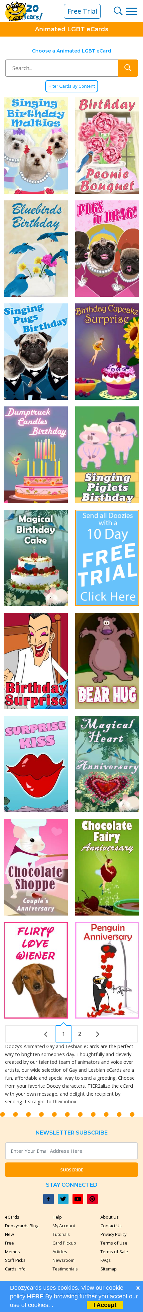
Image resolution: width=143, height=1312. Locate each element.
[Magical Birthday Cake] (36, 558)
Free (9, 1243)
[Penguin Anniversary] (107, 970)
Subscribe (71, 1170)
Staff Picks (15, 1260)
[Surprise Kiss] (36, 764)
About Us (109, 1217)
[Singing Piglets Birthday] (107, 454)
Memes (12, 1251)
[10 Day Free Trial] (107, 558)
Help (57, 1217)
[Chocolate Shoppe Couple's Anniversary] (36, 867)
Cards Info (15, 1268)
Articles (60, 1251)
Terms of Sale (114, 1251)
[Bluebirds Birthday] (36, 248)
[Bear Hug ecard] (107, 661)
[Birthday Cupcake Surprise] (107, 351)
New (9, 1234)
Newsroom (63, 1260)
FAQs (105, 1260)
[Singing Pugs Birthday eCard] (36, 351)
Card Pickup (64, 1243)
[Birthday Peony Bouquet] (107, 145)
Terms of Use (113, 1243)
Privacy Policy (113, 1234)
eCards (12, 1217)
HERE (35, 1296)
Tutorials (61, 1234)
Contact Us (111, 1225)
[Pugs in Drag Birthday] (107, 248)
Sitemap (108, 1268)
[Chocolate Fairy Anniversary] (107, 867)
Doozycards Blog (21, 1225)
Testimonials (65, 1268)
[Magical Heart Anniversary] (107, 764)
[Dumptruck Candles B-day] (36, 454)
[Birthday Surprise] (36, 661)
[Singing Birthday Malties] (36, 145)
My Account (64, 1225)
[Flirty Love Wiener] (36, 970)
